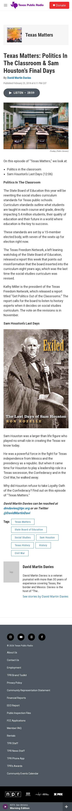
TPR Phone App (15, 758)
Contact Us (13, 660)
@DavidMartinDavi (16, 513)
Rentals (11, 735)
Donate (61, 5)
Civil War (20, 553)
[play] (5, 806)
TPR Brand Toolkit (17, 675)
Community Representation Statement (28, 690)
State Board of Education (29, 529)
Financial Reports (16, 698)
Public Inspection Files (19, 713)
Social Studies (23, 537)
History (43, 545)
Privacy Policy (14, 683)
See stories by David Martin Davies (45, 596)
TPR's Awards (14, 766)
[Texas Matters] (14, 34)
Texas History (22, 545)
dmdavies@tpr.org (16, 508)
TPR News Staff (16, 751)
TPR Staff (12, 743)
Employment (14, 667)
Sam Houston (47, 537)
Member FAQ (14, 728)
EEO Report (13, 705)
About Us (12, 652)
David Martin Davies (19, 77)
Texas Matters (39, 35)
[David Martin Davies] (11, 572)
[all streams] (67, 806)
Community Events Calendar (22, 773)
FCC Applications (16, 720)
